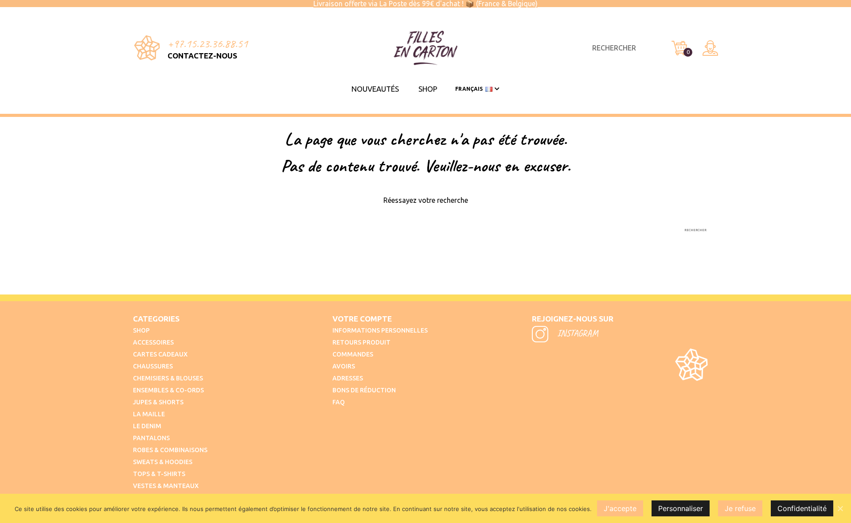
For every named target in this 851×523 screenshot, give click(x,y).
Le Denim (147, 426)
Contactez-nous (202, 55)
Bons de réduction (364, 390)
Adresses (347, 378)
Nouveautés (375, 89)
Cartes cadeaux (160, 354)
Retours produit (361, 342)
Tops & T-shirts (159, 473)
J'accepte (620, 508)
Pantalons (151, 438)
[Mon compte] (710, 48)
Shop (427, 89)
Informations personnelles (380, 330)
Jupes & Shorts (158, 402)
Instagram (576, 333)
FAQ (338, 402)
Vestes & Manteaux (166, 485)
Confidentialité (802, 508)
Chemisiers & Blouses (168, 378)
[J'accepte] (839, 508)
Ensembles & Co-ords (168, 390)
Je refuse (740, 508)
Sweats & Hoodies (162, 461)
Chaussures (153, 366)
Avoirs (343, 366)
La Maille (149, 414)
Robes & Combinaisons (170, 449)
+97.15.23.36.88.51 (208, 43)
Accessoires (153, 342)
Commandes (352, 354)
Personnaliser (680, 508)
